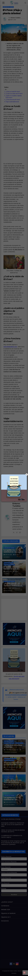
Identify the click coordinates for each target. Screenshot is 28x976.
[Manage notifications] (24, 972)
